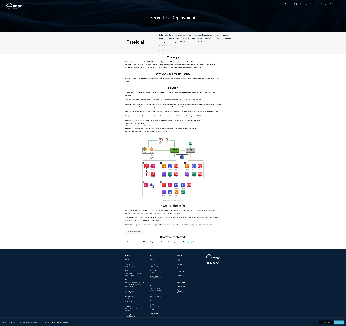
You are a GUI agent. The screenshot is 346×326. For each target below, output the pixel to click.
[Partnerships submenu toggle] (187, 268)
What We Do (179, 259)
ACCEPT (338, 322)
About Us (179, 255)
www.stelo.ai (164, 50)
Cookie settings (326, 322)
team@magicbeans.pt (191, 242)
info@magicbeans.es (155, 277)
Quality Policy (181, 286)
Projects (179, 264)
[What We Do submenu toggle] (186, 259)
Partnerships (180, 267)
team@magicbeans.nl (131, 316)
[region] (173, 322)
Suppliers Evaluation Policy (180, 291)
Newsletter (180, 279)
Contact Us (180, 275)
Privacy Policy (181, 282)
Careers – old (180, 271)
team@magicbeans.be (156, 296)
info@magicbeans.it (155, 315)
